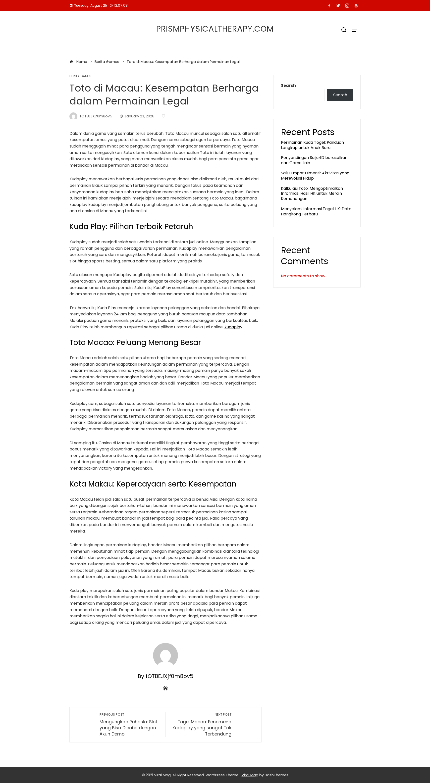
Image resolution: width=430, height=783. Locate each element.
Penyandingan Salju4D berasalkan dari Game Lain (314, 160)
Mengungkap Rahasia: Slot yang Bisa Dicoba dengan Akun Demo (128, 724)
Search (288, 85)
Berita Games (80, 76)
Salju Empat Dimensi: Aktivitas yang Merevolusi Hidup (315, 175)
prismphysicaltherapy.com (215, 28)
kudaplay (233, 327)
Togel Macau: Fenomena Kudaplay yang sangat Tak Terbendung (201, 724)
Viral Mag (250, 775)
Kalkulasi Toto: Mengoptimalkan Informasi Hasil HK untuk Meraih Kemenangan (312, 194)
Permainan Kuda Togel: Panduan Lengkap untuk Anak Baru (312, 145)
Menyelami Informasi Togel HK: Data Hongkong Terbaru (316, 211)
